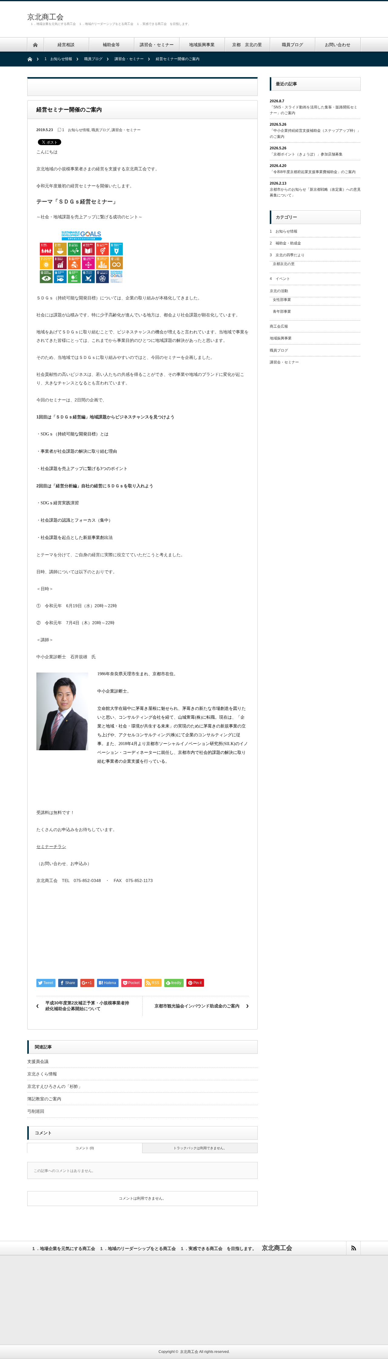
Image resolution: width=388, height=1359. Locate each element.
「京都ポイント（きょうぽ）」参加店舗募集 (306, 154)
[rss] (353, 1248)
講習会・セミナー (129, 59)
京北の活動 (279, 291)
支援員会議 (37, 1061)
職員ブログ (93, 59)
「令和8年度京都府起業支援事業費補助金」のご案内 (313, 172)
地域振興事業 (281, 338)
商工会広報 (279, 326)
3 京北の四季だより (287, 255)
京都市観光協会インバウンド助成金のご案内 (197, 1005)
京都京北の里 (284, 264)
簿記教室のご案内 (44, 1098)
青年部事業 (282, 311)
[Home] (32, 59)
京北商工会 (45, 17)
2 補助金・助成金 (285, 243)
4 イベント (280, 279)
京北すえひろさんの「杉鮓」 (54, 1086)
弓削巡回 (35, 1111)
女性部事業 (282, 300)
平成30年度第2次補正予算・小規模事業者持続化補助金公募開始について (87, 1005)
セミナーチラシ (51, 846)
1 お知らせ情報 (58, 59)
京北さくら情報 (42, 1073)
